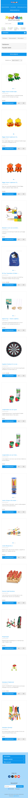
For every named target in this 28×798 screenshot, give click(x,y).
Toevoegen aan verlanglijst (23, 103)
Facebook (9, 776)
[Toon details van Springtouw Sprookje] (14, 713)
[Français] (16, 2)
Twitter (12, 776)
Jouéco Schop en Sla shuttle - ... (10, 500)
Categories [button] (5, 32)
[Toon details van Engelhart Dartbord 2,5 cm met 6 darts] (14, 349)
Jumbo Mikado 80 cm (7, 545)
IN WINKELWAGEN (9, 103)
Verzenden (20, 786)
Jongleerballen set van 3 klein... (10, 455)
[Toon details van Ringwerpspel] (14, 622)
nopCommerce (16, 795)
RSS (15, 776)
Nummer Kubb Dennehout (8, 591)
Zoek (20, 23)
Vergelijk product (18, 103)
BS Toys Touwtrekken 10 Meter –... (10, 273)
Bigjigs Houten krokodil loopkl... (10, 91)
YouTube (18, 776)
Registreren (5, 7)
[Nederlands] (11, 2)
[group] (14, 77)
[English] (13, 2)
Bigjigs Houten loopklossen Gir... (10, 137)
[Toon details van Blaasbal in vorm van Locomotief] (14, 213)
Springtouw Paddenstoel (8, 682)
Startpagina (4, 38)
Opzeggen (17, 788)
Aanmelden (11, 788)
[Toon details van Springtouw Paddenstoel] (14, 667)
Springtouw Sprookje (7, 727)
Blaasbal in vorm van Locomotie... (10, 228)
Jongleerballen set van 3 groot (9, 409)
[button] (13, 179)
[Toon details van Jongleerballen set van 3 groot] (14, 395)
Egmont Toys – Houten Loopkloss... (10, 318)
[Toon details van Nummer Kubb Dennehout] (14, 576)
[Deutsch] (15, 2)
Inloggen (13, 7)
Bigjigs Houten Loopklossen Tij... (10, 182)
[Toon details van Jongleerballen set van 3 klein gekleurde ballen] (14, 440)
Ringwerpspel (5, 636)
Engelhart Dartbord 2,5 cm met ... (10, 364)
